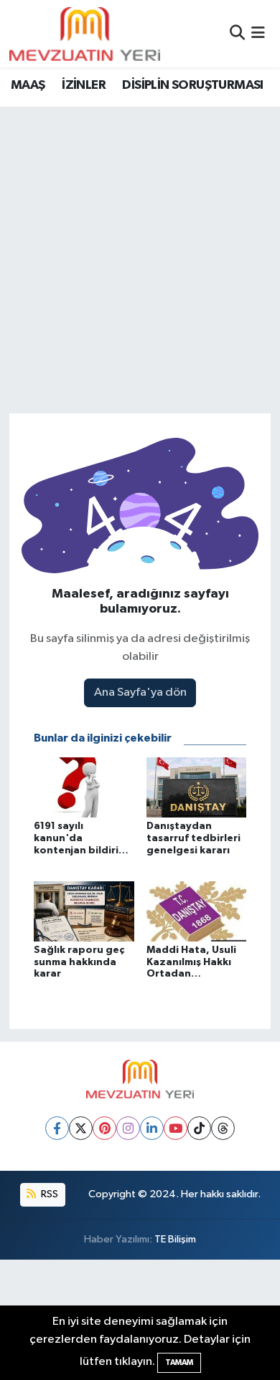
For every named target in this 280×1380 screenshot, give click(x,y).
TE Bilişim (175, 1239)
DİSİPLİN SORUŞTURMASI (192, 85)
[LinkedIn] (152, 1128)
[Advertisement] (140, 254)
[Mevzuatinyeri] (84, 33)
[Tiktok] (199, 1128)
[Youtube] (175, 1128)
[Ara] (237, 33)
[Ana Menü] (258, 33)
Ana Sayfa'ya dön (140, 692)
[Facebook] (57, 1128)
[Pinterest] (104, 1128)
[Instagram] (128, 1128)
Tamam (179, 1362)
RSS (48, 1194)
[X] (81, 1128)
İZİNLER (84, 85)
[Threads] (223, 1128)
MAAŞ (28, 85)
